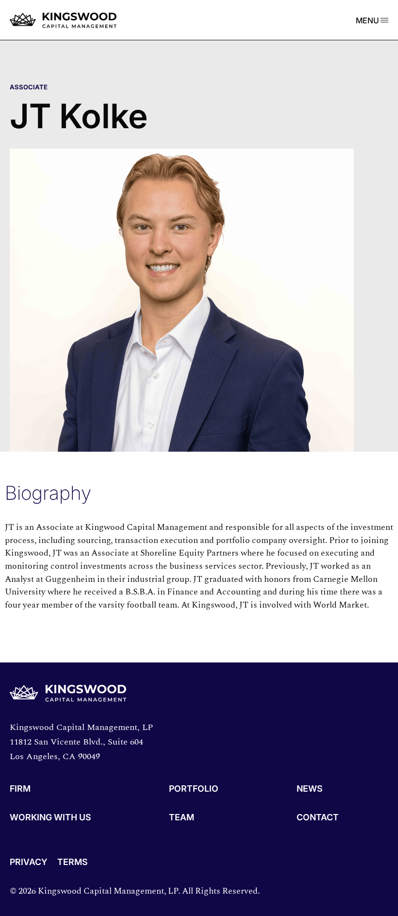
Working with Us (50, 817)
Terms (72, 862)
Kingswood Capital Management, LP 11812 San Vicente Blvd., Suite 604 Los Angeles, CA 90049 (81, 742)
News (310, 789)
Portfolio (193, 789)
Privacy (29, 862)
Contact (318, 817)
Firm (20, 789)
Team (181, 817)
